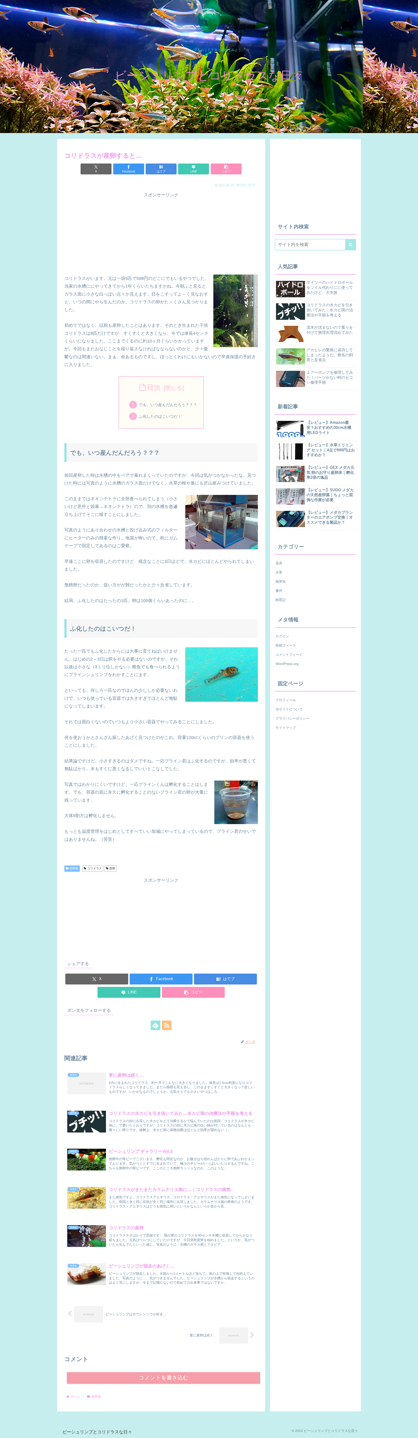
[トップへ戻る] (411, 1431)
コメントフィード (289, 654)
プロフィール (286, 700)
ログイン (282, 636)
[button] (226, 169)
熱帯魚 (74, 868)
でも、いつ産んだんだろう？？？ (168, 404)
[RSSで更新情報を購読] (167, 1025)
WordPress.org (287, 664)
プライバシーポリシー (292, 718)
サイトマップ (286, 728)
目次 (154, 387)
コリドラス (94, 868)
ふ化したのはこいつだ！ (160, 416)
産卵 (112, 868)
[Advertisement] (161, 233)
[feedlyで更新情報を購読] (155, 1025)
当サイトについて (289, 709)
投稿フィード (286, 645)
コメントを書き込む (163, 1378)
